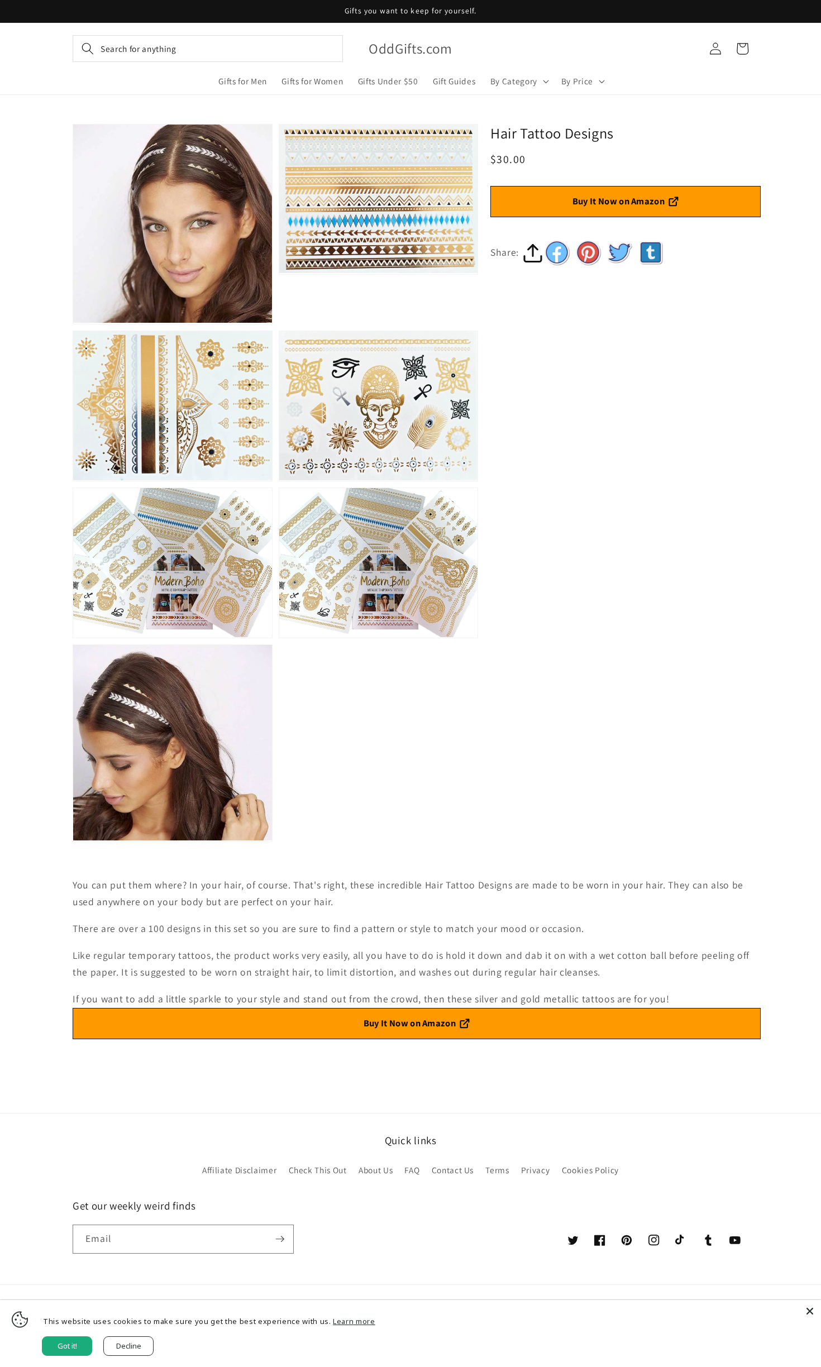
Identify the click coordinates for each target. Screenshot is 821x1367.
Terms (497, 1169)
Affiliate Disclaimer (239, 1169)
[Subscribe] (279, 1239)
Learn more (354, 1321)
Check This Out (318, 1169)
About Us (376, 1169)
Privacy (535, 1169)
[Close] (809, 1311)
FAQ (411, 1169)
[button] (208, 48)
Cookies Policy (590, 1169)
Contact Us (453, 1169)
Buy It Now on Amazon (618, 201)
